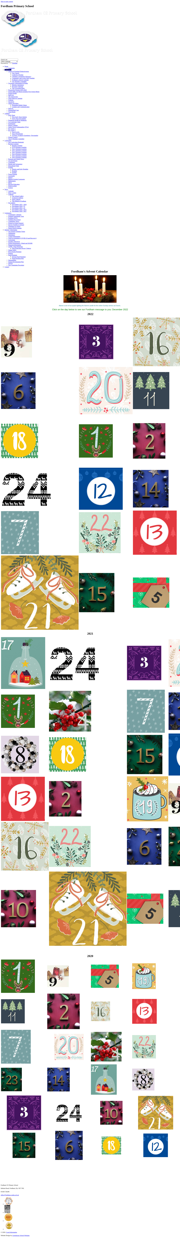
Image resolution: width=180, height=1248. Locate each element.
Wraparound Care (13, 110)
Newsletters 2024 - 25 (18, 206)
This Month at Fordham (19, 201)
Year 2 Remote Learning (19, 150)
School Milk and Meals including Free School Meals (23, 91)
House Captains (13, 125)
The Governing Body (18, 88)
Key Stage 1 (12, 129)
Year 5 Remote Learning (19, 155)
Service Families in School (16, 225)
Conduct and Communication (20, 107)
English (10, 167)
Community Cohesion (14, 214)
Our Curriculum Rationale (16, 142)
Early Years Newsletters (19, 118)
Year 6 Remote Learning (19, 157)
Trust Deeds (11, 112)
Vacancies (11, 102)
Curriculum (7, 140)
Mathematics (12, 181)
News (6, 189)
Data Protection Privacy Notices (21, 248)
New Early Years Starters (19, 117)
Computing (11, 162)
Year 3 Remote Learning (19, 152)
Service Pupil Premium (19, 257)
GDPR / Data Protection (15, 246)
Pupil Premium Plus (18, 258)
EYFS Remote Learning (19, 147)
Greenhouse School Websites (21, 1235)
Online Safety (12, 250)
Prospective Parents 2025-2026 (17, 90)
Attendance (11, 235)
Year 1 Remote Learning (19, 149)
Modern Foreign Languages (16, 179)
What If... (11, 108)
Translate (14, 63)
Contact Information (14, 236)
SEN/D (10, 263)
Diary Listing (12, 193)
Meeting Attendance (18, 85)
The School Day (13, 97)
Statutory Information (10, 230)
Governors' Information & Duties (18, 83)
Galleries (11, 194)
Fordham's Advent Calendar (20, 80)
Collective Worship (17, 75)
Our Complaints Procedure (16, 265)
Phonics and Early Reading (20, 169)
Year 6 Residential (17, 134)
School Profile (12, 93)
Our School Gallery (18, 196)
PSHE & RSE (12, 186)
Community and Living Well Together (23, 78)
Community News (13, 221)
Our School (7, 70)
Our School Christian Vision (16, 231)
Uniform (10, 100)
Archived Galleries (17, 198)
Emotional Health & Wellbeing (17, 120)
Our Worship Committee (19, 81)
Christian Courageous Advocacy (21, 76)
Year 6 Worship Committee (16, 139)
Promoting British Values (19, 105)
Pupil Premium (12, 255)
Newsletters (11, 203)
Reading (14, 171)
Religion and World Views (16, 159)
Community (8, 213)
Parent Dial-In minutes (15, 228)
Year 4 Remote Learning (19, 154)
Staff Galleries (16, 199)
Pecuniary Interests (17, 86)
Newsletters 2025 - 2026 (19, 204)
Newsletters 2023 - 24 (18, 208)
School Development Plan (16, 262)
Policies (10, 253)
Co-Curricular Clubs (14, 122)
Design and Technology (15, 164)
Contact (6, 267)
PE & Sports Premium (14, 252)
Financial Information (14, 245)
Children (7, 113)
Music (10, 182)
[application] (90, 1175)
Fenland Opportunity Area (16, 216)
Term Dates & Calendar (15, 98)
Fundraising (11, 123)
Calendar (11, 191)
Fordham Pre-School (14, 220)
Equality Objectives (14, 241)
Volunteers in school (14, 226)
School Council (12, 137)
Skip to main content (7, 1)
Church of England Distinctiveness (18, 71)
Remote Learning (13, 144)
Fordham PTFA (13, 218)
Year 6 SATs (15, 132)
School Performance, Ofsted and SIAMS (20, 243)
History (10, 177)
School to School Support (15, 223)
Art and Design (12, 161)
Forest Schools (12, 174)
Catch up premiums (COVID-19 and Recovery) (22, 238)
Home (6, 66)
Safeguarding (12, 260)
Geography (11, 176)
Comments (11, 68)
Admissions (11, 233)
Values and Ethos (13, 103)
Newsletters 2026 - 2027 (19, 209)
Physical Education (14, 184)
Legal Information (11, 1232)
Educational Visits (13, 166)
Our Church (15, 73)
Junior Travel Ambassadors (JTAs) (18, 127)
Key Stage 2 (12, 130)
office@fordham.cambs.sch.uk (10, 1195)
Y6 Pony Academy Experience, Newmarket (25, 135)
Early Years (11, 115)
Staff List (11, 95)
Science (10, 188)
